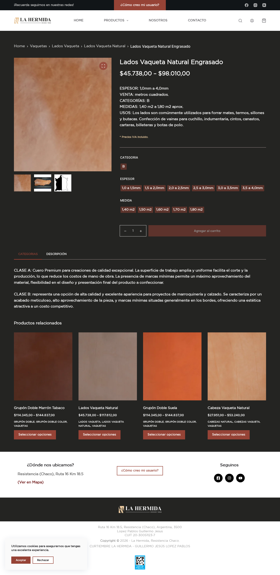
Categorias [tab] (28, 254)
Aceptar (21, 560)
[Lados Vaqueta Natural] (108, 366)
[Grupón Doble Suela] (172, 366)
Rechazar (43, 560)
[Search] (240, 20)
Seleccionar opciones (34, 434)
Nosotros (158, 20)
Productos (114, 20)
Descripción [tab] (56, 254)
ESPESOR (127, 179)
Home (78, 20)
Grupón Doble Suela (160, 408)
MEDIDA (126, 200)
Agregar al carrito (207, 231)
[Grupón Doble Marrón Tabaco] (43, 366)
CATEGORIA (129, 157)
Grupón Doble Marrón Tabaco (39, 408)
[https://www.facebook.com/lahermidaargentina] (218, 478)
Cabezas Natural (220, 422)
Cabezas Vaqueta (247, 422)
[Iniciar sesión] (252, 20)
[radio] (124, 167)
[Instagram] (255, 5)
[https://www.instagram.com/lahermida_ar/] (229, 478)
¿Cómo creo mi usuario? (140, 5)
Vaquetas (21, 426)
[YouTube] (264, 5)
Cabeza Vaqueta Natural (228, 408)
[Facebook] (246, 5)
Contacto (197, 20)
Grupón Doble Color (51, 422)
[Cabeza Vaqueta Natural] (237, 366)
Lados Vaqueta (89, 422)
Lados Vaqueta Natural (98, 408)
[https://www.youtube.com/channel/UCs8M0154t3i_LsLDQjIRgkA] (240, 478)
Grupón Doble (24, 422)
